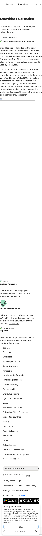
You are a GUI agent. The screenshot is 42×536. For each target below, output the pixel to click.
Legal (18, 481)
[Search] (3, 4)
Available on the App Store (28, 501)
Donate (9, 4)
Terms (27, 476)
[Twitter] (9, 472)
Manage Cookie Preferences (15, 491)
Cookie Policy (30, 486)
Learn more (15, 296)
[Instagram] (12, 472)
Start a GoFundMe (10, 38)
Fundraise (22, 4)
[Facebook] (4, 472)
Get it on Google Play (10, 501)
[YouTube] (7, 472)
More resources (9, 459)
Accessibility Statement (13, 486)
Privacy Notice (9, 481)
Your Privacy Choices (11, 496)
